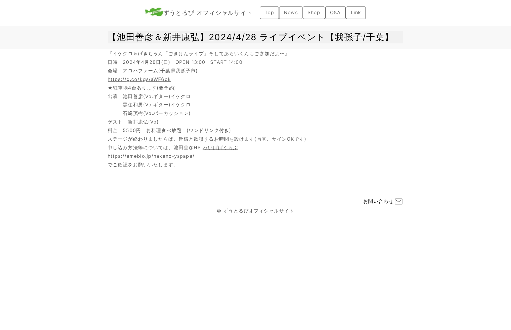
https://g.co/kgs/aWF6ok (139, 79)
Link (356, 12)
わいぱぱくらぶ (220, 147)
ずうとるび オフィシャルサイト (208, 12)
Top (269, 12)
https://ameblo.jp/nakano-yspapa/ (151, 156)
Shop (314, 12)
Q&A (335, 12)
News (290, 12)
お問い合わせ (378, 201)
